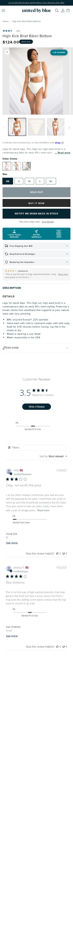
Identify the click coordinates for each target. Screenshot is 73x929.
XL (50, 181)
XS (7, 181)
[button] (68, 10)
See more (12, 543)
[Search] (56, 10)
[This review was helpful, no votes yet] (57, 553)
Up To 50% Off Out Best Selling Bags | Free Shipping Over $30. (36, 3)
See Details (48, 222)
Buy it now (37, 203)
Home (5, 21)
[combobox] (53, 456)
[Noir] (16, 166)
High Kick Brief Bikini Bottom (26, 21)
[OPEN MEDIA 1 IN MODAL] (36, 81)
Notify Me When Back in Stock (36, 213)
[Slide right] (69, 128)
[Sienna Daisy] (26, 166)
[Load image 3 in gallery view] (56, 127)
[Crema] (7, 166)
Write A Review (36, 406)
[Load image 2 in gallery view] (36, 127)
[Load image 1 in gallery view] (17, 127)
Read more (64, 152)
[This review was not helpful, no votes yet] (63, 553)
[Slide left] (3, 128)
